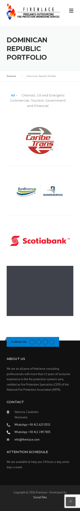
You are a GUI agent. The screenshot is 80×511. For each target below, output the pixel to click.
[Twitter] (32, 342)
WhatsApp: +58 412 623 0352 (32, 425)
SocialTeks (40, 497)
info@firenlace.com (27, 439)
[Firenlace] (33, 11)
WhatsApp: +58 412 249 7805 (32, 432)
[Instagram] (51, 342)
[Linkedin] (45, 342)
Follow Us (19, 341)
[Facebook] (38, 342)
